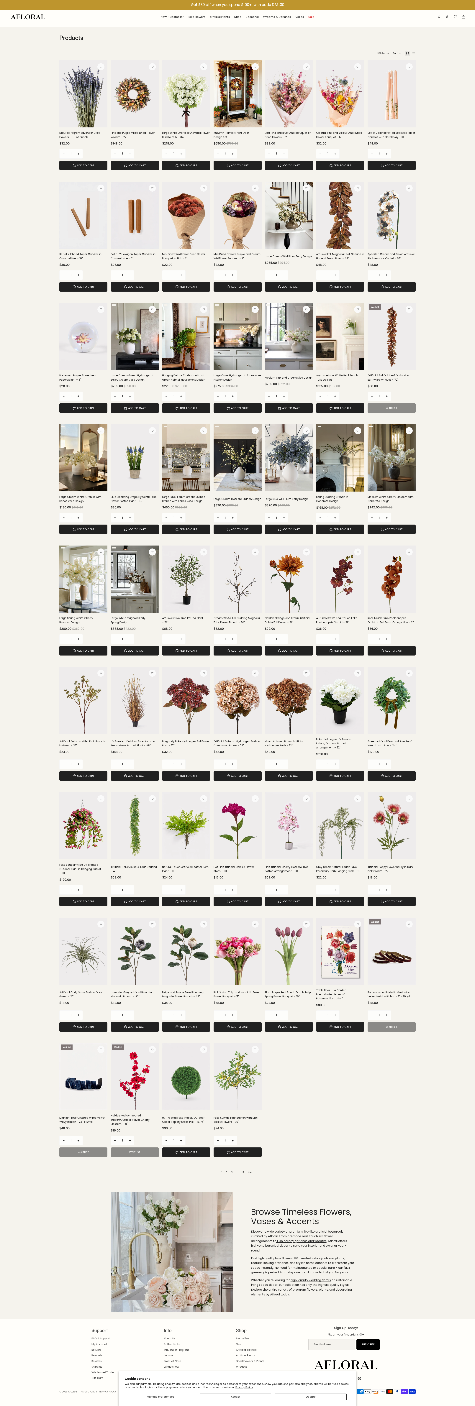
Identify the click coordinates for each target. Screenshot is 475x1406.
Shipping (96, 1367)
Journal (168, 1355)
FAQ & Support (100, 1338)
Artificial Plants (245, 1355)
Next (251, 1172)
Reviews (96, 1361)
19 (243, 1172)
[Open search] (439, 17)
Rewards (96, 1355)
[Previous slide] (116, 94)
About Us (169, 1338)
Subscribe (368, 1344)
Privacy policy (107, 1391)
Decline (311, 1397)
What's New (171, 1367)
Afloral (72, 1391)
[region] (237, 5)
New (238, 1344)
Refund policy (89, 1391)
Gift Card (97, 1378)
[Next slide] (153, 94)
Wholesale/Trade (102, 1372)
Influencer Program (176, 1350)
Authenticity (172, 1344)
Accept (235, 1397)
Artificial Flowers (246, 1350)
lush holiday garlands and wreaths (301, 1241)
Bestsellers (243, 1338)
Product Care (172, 1361)
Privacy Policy (244, 1387)
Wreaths (241, 1367)
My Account (99, 1344)
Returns (96, 1350)
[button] (397, 53)
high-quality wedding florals (311, 1280)
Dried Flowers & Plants (250, 1361)
